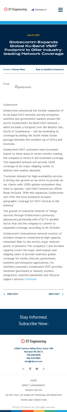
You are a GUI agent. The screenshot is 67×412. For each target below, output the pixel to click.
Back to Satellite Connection (50, 69)
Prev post (12, 294)
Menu (60, 9)
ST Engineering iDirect (25, 9)
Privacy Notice (33, 390)
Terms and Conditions (33, 399)
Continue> (31, 279)
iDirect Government (33, 385)
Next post (54, 294)
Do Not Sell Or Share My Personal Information (34, 395)
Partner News (18, 69)
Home (33, 380)
